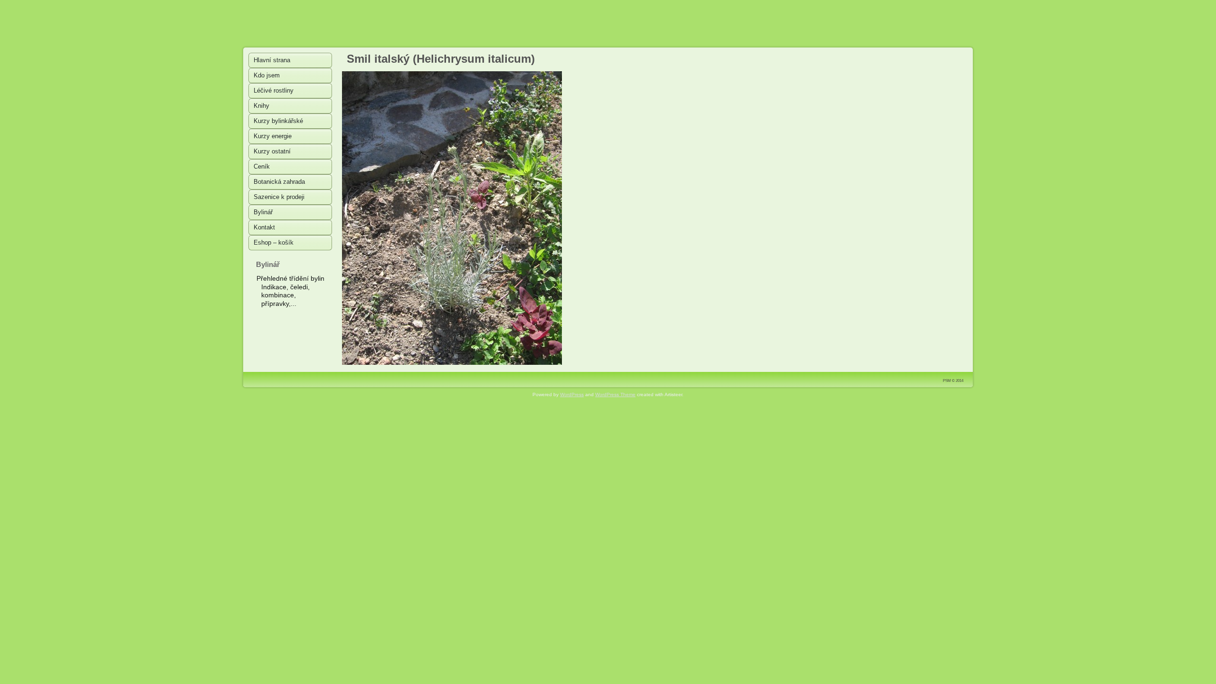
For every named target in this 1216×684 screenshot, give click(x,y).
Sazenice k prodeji (279, 196)
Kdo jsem (267, 75)
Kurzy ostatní (272, 151)
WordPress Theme (615, 394)
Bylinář (263, 212)
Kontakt (264, 227)
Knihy (261, 105)
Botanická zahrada (279, 181)
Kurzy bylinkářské (278, 120)
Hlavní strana (272, 60)
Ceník (262, 166)
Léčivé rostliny (274, 90)
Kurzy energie (273, 136)
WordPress (572, 394)
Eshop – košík (274, 242)
